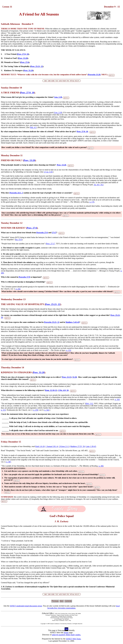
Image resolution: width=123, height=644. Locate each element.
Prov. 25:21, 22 (37, 66)
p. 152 (68, 350)
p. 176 (91, 202)
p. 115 (3, 410)
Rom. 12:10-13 (51, 390)
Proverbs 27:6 (42, 233)
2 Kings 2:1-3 (64, 446)
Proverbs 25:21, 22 (51, 322)
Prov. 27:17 (50, 244)
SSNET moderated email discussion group (26, 606)
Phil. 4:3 (33, 127)
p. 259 (35, 410)
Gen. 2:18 (58, 97)
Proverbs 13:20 (94, 75)
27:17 (54, 233)
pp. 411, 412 (98, 185)
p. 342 (46, 410)
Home (66, 633)
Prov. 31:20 (28, 70)
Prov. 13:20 (23, 58)
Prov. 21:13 (66, 377)
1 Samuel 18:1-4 (51, 446)
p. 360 (101, 466)
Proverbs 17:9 (24, 277)
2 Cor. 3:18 (48, 172)
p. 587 (8, 462)
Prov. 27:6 (25, 62)
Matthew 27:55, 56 (77, 446)
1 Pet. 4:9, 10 (63, 390)
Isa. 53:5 (18, 239)
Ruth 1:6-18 (39, 446)
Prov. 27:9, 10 (22, 54)
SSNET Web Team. (73, 639)
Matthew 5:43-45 (72, 322)
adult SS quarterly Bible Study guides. (66, 635)
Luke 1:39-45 (91, 446)
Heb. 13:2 (89, 403)
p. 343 (117, 399)
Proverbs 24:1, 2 (16, 193)
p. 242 (18, 289)
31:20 (74, 377)
